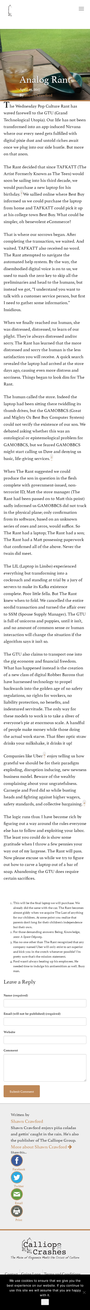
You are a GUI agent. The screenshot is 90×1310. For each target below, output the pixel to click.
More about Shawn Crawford (39, 1146)
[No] (84, 1292)
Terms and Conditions (62, 1273)
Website (9, 1032)
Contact (11, 1273)
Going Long (31, 1273)
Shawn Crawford (27, 1120)
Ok (45, 1302)
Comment (11, 1050)
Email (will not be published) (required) (32, 1013)
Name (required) (16, 995)
